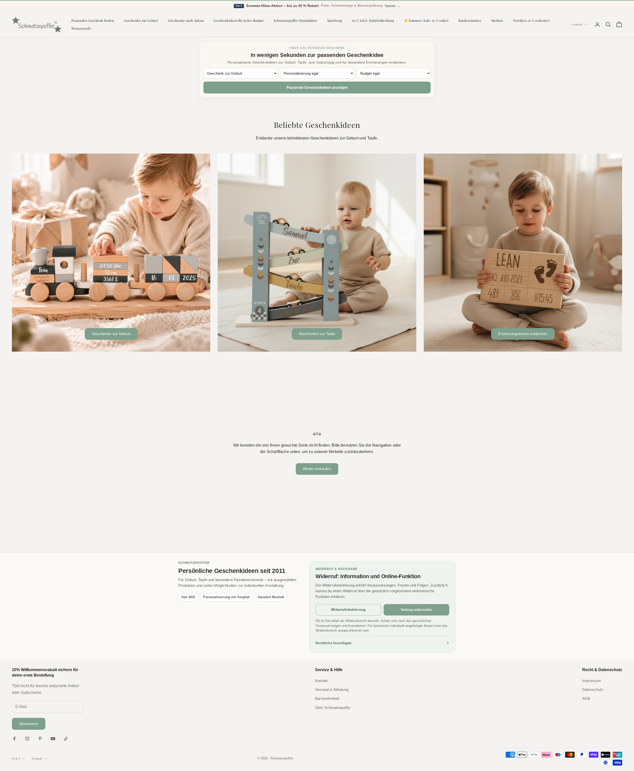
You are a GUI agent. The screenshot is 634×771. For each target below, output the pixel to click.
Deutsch (577, 24)
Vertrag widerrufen (416, 610)
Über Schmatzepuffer (332, 708)
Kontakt (321, 681)
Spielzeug (334, 20)
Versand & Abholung (331, 690)
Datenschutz (592, 690)
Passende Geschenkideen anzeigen (317, 87)
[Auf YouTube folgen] (53, 738)
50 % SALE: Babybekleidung (373, 20)
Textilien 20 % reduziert (531, 20)
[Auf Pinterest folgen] (40, 738)
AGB (586, 699)
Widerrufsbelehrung (348, 610)
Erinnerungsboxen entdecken (523, 334)
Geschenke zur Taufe (317, 334)
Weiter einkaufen (317, 469)
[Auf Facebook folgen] (14, 738)
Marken (497, 20)
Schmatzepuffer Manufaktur (295, 20)
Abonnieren (28, 724)
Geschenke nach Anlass (186, 20)
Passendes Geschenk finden (92, 20)
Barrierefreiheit (327, 699)
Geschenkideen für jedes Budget (239, 20)
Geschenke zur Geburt (141, 20)
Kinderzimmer (469, 20)
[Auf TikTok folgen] (65, 738)
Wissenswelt (81, 28)
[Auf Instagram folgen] (27, 738)
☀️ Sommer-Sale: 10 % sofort (426, 20)
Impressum (591, 681)
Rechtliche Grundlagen (382, 642)
